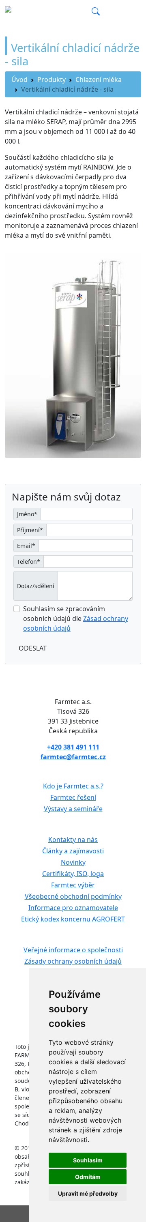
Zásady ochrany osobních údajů (73, 961)
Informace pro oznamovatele (73, 907)
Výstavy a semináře (73, 808)
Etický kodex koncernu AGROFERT (73, 919)
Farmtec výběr (73, 885)
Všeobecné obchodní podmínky (73, 896)
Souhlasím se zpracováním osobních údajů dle (75, 618)
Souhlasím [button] (88, 1160)
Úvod (19, 79)
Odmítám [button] (88, 1176)
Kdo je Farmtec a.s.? (73, 786)
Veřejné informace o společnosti (73, 949)
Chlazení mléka (98, 79)
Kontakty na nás (73, 839)
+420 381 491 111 (73, 747)
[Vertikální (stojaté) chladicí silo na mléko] (73, 354)
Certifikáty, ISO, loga (73, 873)
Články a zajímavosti (73, 850)
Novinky (73, 862)
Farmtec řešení (73, 797)
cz (84, 11)
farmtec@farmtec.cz (73, 756)
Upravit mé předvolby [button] (88, 1193)
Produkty (51, 79)
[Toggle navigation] (129, 12)
